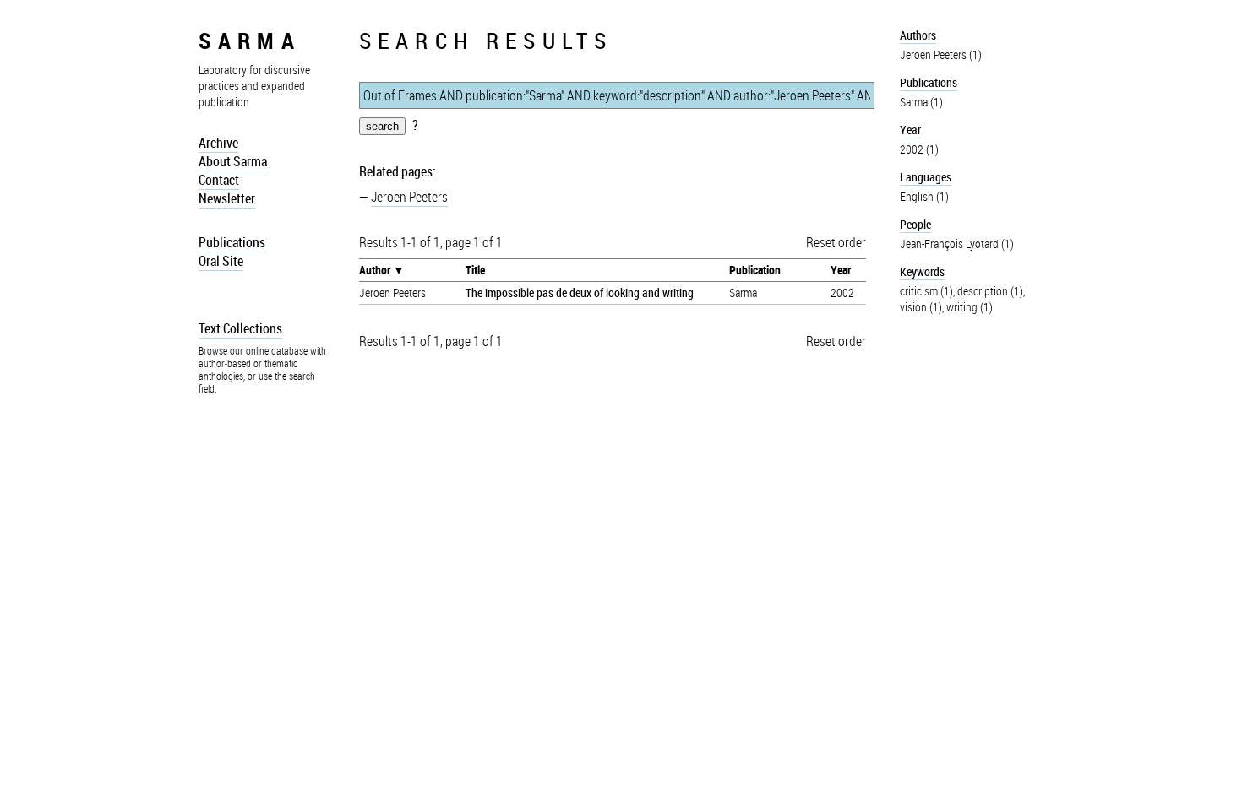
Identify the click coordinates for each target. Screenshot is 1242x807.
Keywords (922, 271)
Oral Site (221, 261)
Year (841, 270)
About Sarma (233, 161)
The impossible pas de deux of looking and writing (580, 292)
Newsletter (227, 198)
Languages (925, 177)
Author (374, 270)
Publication (755, 270)
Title (475, 270)
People (915, 224)
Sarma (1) (921, 102)
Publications (232, 242)
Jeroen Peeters (409, 196)
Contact (219, 180)
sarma (250, 40)
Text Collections (240, 328)
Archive (218, 142)
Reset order (836, 242)
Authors (918, 35)
